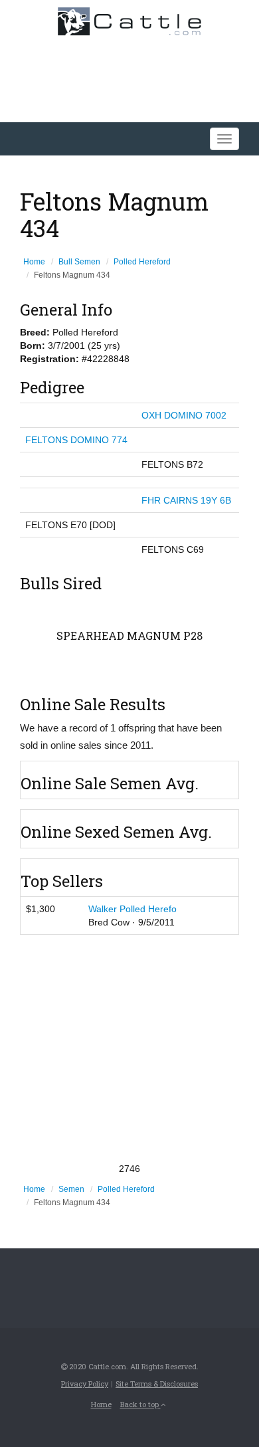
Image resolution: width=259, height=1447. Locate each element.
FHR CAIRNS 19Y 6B (186, 500)
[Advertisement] (129, 1048)
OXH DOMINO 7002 (183, 415)
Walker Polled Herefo (132, 909)
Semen (71, 1189)
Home (34, 261)
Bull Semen (79, 261)
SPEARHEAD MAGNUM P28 (129, 635)
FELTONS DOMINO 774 (76, 439)
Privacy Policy (84, 1384)
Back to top (140, 1404)
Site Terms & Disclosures (157, 1384)
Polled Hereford (142, 261)
